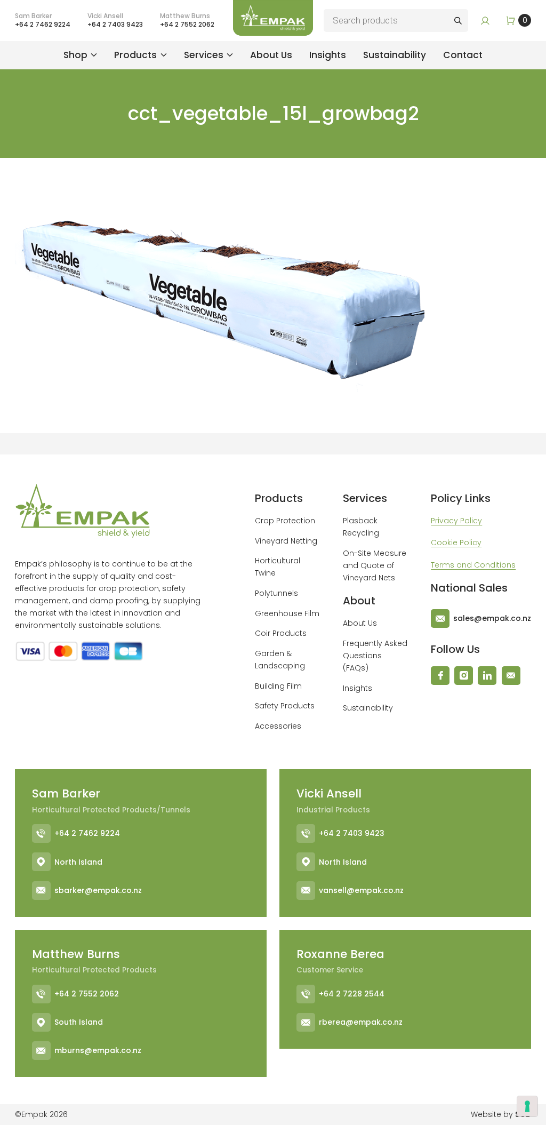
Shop (75, 55)
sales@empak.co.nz (492, 618)
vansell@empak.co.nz (361, 890)
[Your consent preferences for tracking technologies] (527, 1106)
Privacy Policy (456, 520)
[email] (511, 675)
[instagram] (463, 675)
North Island (78, 862)
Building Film (278, 686)
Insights (327, 55)
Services (203, 55)
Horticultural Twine (277, 566)
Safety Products (285, 705)
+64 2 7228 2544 (351, 993)
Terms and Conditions (473, 565)
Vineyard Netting (286, 541)
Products (135, 55)
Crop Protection (285, 520)
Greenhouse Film (287, 613)
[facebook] (440, 675)
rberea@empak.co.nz (361, 1022)
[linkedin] (487, 675)
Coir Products (281, 633)
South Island (78, 1022)
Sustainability (394, 55)
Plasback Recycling (361, 526)
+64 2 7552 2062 (86, 993)
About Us (271, 55)
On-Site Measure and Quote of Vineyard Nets (374, 565)
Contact (463, 55)
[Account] (485, 21)
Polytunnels (276, 593)
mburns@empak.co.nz (97, 1050)
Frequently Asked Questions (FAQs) (375, 655)
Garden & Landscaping (280, 659)
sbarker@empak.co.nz (98, 890)
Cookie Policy (456, 542)
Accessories (278, 726)
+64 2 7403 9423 (351, 833)
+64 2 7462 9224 (87, 833)
